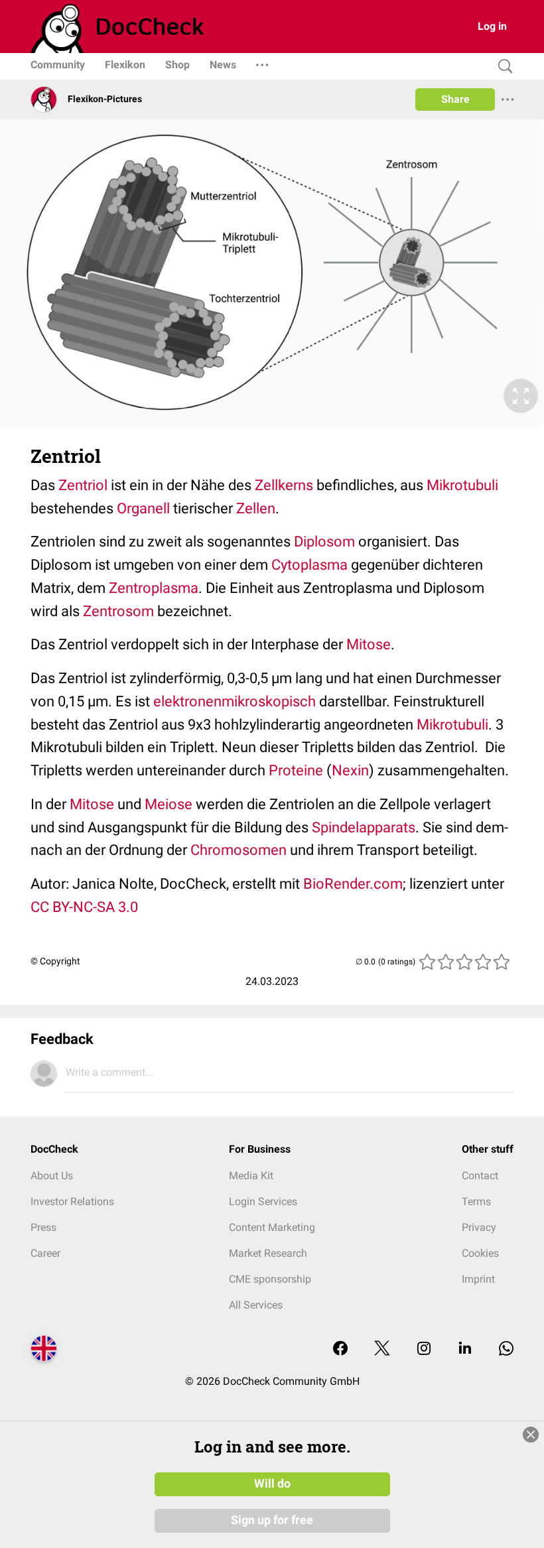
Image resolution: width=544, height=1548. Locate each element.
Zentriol (82, 485)
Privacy (479, 1227)
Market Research (268, 1253)
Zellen (255, 508)
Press (43, 1227)
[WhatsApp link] (506, 1349)
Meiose (168, 804)
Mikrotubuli (462, 485)
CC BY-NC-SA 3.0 (84, 907)
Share (455, 99)
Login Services (263, 1201)
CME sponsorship (270, 1279)
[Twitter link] (382, 1349)
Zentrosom (118, 611)
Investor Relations (72, 1201)
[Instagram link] (424, 1349)
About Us (52, 1175)
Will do (272, 1483)
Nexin (350, 770)
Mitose (368, 644)
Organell (143, 508)
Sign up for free (272, 1520)
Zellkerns (284, 485)
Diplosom (324, 541)
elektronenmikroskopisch (234, 701)
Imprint (478, 1279)
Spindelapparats (363, 827)
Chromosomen (238, 850)
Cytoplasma (309, 564)
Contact (480, 1175)
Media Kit (251, 1175)
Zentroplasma (153, 588)
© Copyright (55, 961)
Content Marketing (272, 1227)
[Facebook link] (340, 1349)
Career (45, 1253)
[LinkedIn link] (465, 1349)
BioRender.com (353, 883)
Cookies (480, 1253)
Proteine (296, 770)
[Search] (502, 66)
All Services (256, 1305)
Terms (476, 1201)
